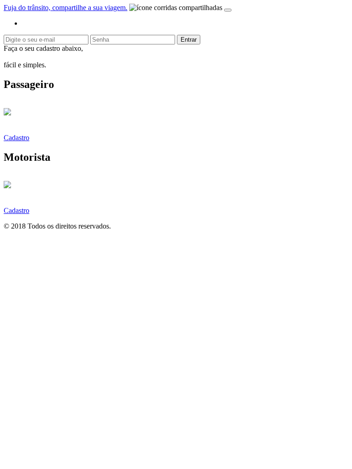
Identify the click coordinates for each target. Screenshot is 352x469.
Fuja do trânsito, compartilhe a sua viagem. (65, 7)
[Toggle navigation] (227, 10)
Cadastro (16, 138)
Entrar (189, 39)
